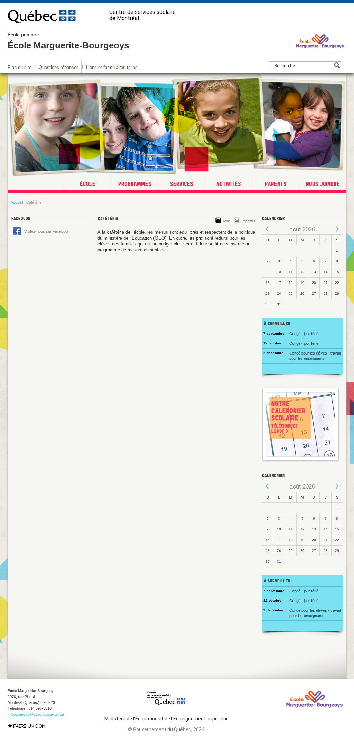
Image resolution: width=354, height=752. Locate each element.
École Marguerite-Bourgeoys (68, 41)
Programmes (134, 184)
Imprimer (248, 221)
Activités (228, 184)
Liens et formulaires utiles (112, 67)
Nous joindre (323, 184)
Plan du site (19, 67)
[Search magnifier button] (337, 65)
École (87, 184)
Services (181, 184)
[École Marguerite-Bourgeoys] (320, 48)
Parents (276, 184)
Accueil (17, 202)
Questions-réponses (59, 67)
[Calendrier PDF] (301, 460)
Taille (227, 221)
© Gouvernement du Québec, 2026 (166, 729)
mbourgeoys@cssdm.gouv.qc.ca (36, 714)
